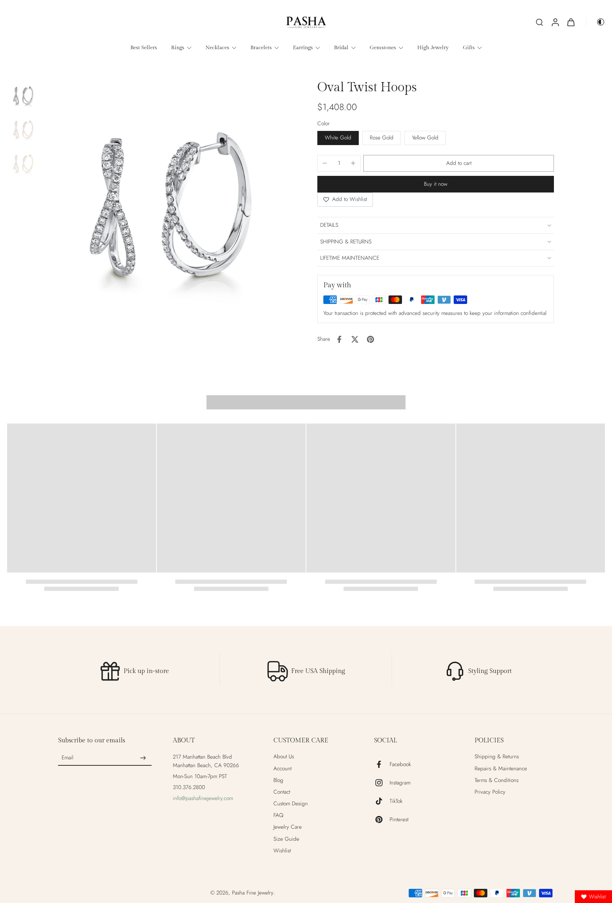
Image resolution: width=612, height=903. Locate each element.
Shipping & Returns (497, 756)
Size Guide (286, 839)
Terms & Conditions (496, 780)
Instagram (400, 783)
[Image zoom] (168, 206)
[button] (458, 163)
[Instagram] (382, 782)
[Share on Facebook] (339, 339)
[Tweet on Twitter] (355, 339)
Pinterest (399, 819)
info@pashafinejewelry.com (203, 798)
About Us (283, 756)
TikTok (396, 801)
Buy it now (435, 184)
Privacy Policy (490, 792)
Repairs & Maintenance (501, 768)
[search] (539, 22)
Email (67, 758)
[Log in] (555, 22)
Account (282, 768)
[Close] (385, 413)
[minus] (325, 163)
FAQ (278, 815)
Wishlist (282, 851)
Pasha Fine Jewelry (252, 893)
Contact (281, 792)
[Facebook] (382, 764)
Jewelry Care (287, 827)
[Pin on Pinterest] (370, 339)
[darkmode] (595, 22)
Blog (278, 780)
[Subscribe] (143, 758)
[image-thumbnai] (23, 95)
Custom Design (290, 803)
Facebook (400, 764)
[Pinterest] (382, 819)
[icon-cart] (570, 22)
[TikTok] (382, 801)
